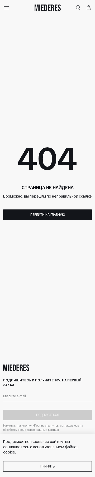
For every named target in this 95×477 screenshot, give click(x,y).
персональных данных (43, 429)
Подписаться (47, 415)
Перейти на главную (47, 214)
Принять (47, 466)
